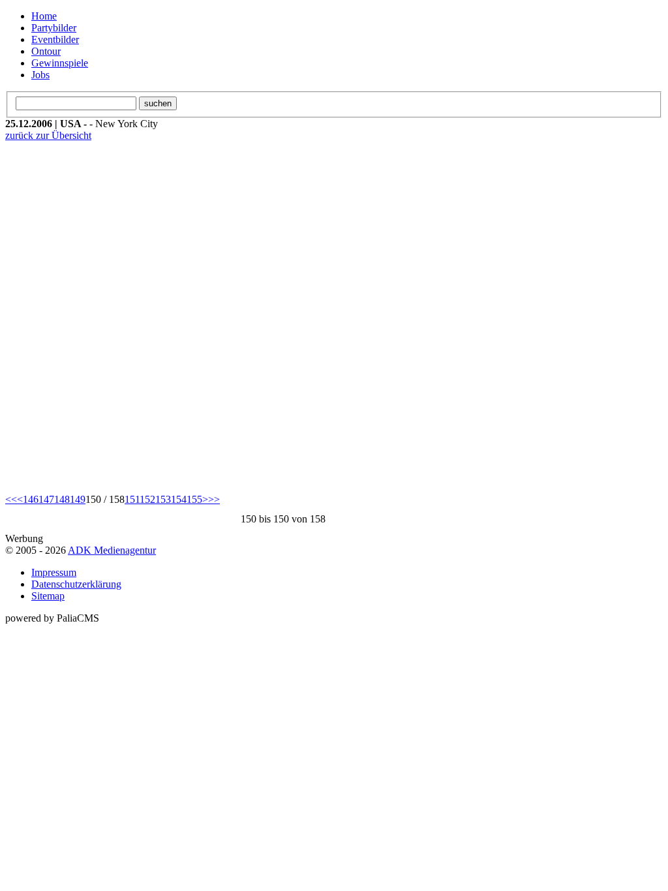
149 (77, 499)
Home (44, 16)
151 (132, 499)
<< (11, 499)
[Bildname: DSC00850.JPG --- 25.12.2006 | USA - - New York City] (181, 318)
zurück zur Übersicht (48, 135)
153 (163, 499)
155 (194, 499)
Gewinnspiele (59, 62)
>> (214, 499)
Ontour (46, 51)
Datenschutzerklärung (76, 584)
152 (147, 499)
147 (46, 499)
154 (179, 499)
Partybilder (53, 27)
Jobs (40, 74)
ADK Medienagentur (112, 550)
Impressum (53, 572)
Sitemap (48, 595)
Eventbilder (55, 39)
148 (62, 499)
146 (30, 499)
